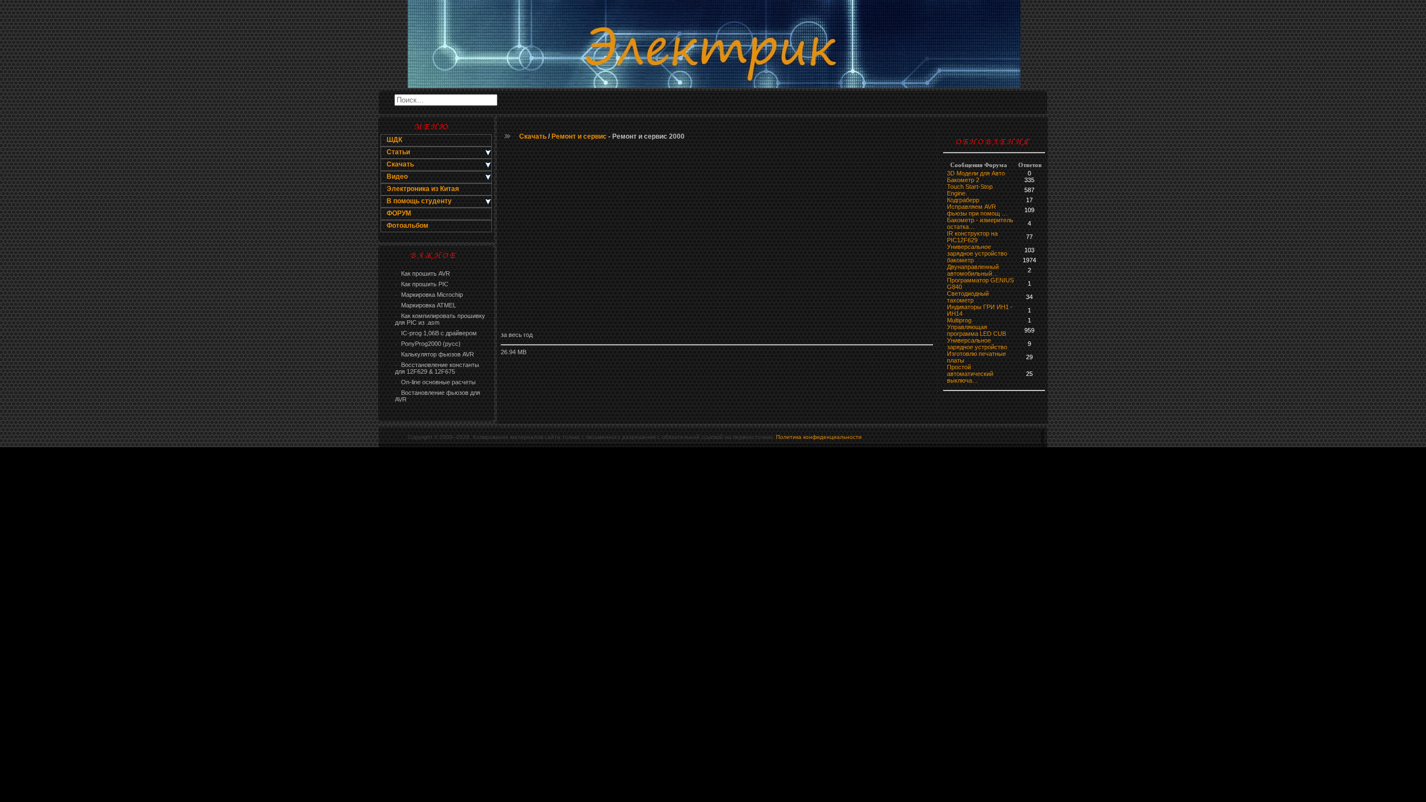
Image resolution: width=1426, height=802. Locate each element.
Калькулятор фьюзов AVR (434, 354)
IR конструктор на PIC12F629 (972, 236)
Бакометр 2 (963, 180)
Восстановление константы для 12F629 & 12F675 (437, 368)
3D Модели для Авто (976, 173)
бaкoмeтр (960, 260)
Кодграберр (963, 200)
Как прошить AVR (422, 273)
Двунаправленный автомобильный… (973, 270)
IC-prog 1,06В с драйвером (436, 333)
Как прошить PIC (421, 284)
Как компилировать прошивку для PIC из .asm (440, 319)
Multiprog (959, 320)
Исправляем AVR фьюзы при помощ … (977, 210)
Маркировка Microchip (429, 294)
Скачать (532, 136)
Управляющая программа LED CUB (976, 330)
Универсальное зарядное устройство (977, 250)
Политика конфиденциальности (819, 437)
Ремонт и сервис (579, 136)
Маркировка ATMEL (425, 305)
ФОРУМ (399, 213)
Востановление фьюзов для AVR (437, 396)
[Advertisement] (717, 237)
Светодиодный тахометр (968, 297)
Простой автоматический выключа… (970, 374)
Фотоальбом (407, 225)
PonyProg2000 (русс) (428, 343)
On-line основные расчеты (435, 382)
